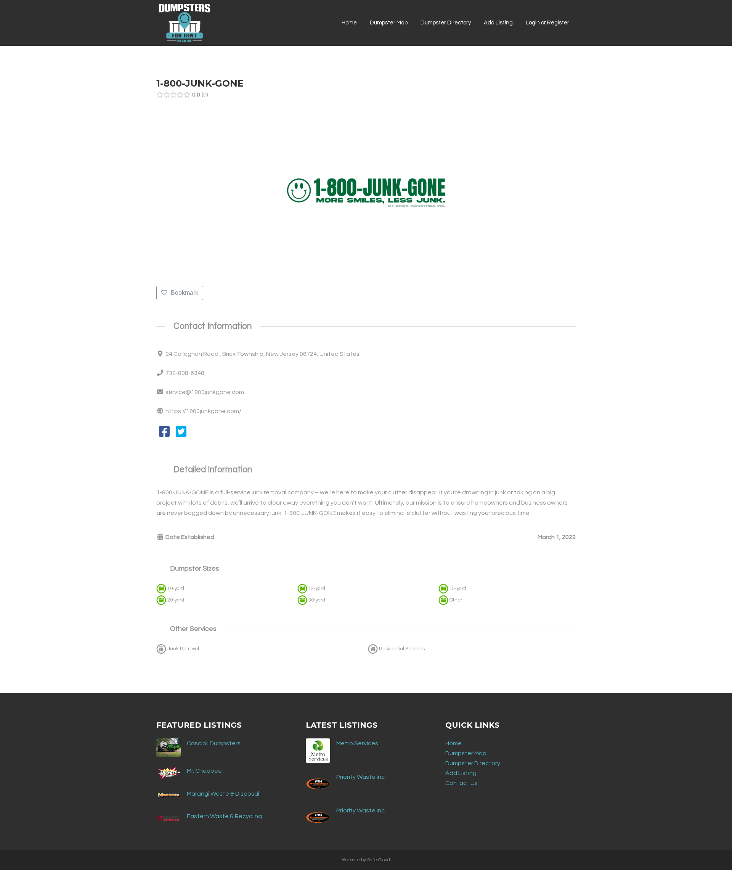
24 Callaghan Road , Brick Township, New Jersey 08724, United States (262, 354)
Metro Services (357, 743)
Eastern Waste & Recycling (224, 816)
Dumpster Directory (472, 763)
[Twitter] (181, 434)
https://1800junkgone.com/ (203, 411)
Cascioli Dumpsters (214, 743)
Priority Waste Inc (360, 810)
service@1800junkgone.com (204, 392)
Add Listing (461, 773)
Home (453, 743)
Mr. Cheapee (204, 771)
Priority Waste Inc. (361, 777)
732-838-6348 (184, 373)
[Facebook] (164, 434)
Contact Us (461, 783)
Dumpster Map (465, 753)
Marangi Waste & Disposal (223, 794)
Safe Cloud (378, 859)
